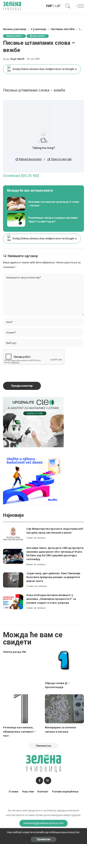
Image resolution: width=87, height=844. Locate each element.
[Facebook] (39, 780)
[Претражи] (67, 6)
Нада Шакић (17, 59)
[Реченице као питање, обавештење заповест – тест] (22, 709)
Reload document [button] (30, 159)
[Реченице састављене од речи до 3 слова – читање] (43, 204)
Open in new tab (61, 159)
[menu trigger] (79, 6)
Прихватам (43, 839)
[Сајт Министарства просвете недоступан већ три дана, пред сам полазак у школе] (13, 533)
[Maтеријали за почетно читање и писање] (64, 709)
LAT (58, 6)
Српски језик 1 (14, 36)
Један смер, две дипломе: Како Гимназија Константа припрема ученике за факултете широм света (53, 577)
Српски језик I (38, 36)
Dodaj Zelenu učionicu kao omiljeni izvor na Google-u (44, 69)
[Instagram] (47, 780)
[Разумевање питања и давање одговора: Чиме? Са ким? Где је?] (43, 220)
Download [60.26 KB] (21, 175)
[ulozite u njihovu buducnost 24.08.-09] (33, 479)
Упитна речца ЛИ (14, 651)
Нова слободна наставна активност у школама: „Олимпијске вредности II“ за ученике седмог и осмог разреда (51, 599)
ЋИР (49, 6)
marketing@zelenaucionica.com (43, 823)
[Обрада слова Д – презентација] (64, 664)
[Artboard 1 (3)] (33, 422)
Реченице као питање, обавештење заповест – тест (19, 731)
